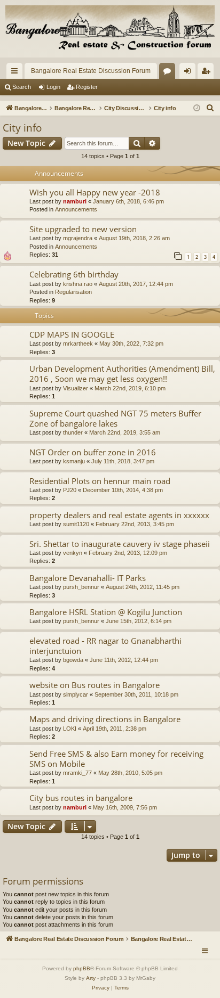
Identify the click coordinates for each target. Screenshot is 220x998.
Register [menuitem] (208, 73)
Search (21, 87)
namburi (75, 201)
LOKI (69, 728)
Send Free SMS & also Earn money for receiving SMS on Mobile (116, 758)
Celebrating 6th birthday (74, 274)
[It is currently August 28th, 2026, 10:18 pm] (196, 108)
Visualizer (75, 388)
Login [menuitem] (189, 73)
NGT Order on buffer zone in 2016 (92, 452)
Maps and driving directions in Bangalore (104, 719)
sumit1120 (76, 524)
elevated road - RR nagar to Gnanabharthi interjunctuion (105, 645)
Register (87, 87)
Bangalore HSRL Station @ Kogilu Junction (105, 612)
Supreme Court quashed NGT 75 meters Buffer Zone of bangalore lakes (115, 418)
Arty (91, 978)
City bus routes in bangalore (80, 797)
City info (22, 128)
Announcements (76, 209)
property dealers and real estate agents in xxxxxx (119, 515)
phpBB (81, 968)
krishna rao (77, 284)
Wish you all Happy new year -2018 (94, 192)
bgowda (73, 660)
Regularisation (73, 292)
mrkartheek (78, 343)
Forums (169, 73)
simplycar (75, 694)
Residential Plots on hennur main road (99, 481)
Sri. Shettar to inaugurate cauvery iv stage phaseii (119, 543)
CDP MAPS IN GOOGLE (71, 334)
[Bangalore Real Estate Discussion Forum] (110, 29)
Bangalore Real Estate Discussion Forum (91, 71)
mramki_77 (77, 773)
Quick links (16, 73)
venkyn (72, 553)
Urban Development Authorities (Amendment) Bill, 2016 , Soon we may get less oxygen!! (122, 373)
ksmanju (74, 461)
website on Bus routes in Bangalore (94, 685)
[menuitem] (210, 108)
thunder (73, 432)
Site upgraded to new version (83, 229)
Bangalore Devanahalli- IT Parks (87, 577)
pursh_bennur (81, 587)
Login (53, 87)
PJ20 (69, 490)
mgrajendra (77, 238)
